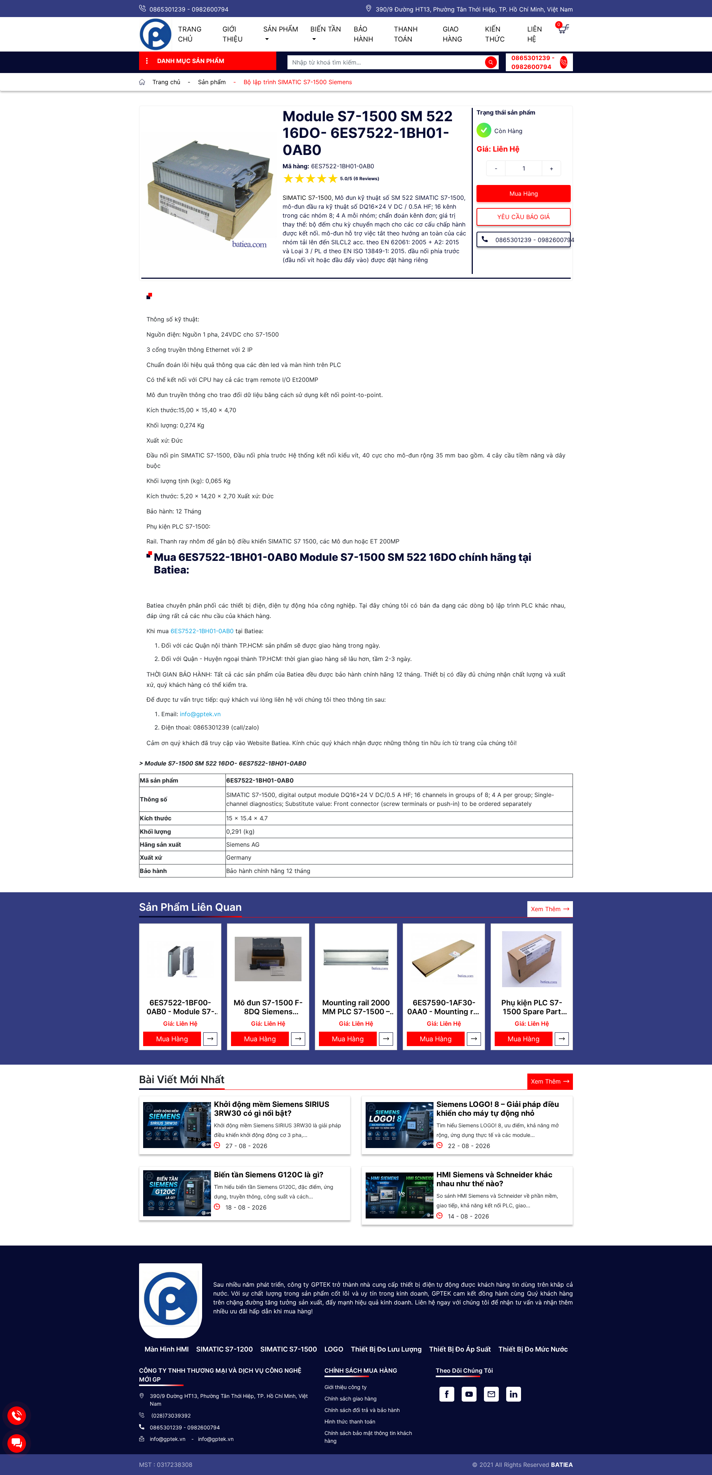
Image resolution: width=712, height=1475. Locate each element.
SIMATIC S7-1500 (307, 197)
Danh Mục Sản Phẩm (190, 61)
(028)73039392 (170, 1415)
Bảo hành (363, 34)
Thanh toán (406, 34)
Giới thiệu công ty (345, 1387)
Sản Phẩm (280, 29)
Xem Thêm (546, 909)
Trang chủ (189, 34)
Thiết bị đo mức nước (533, 1349)
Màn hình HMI (167, 1349)
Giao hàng (452, 34)
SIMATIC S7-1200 (224, 1349)
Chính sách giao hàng (350, 1398)
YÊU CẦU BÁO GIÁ (523, 217)
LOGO (333, 1349)
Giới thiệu (232, 34)
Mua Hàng (524, 193)
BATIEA (562, 1464)
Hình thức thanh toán (349, 1421)
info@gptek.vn (200, 714)
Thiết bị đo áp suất (460, 1349)
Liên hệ (534, 34)
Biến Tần (325, 29)
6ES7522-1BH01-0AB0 (202, 631)
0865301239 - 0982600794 (188, 9)
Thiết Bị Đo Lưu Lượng (386, 1349)
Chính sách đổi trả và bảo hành (362, 1410)
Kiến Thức (495, 34)
